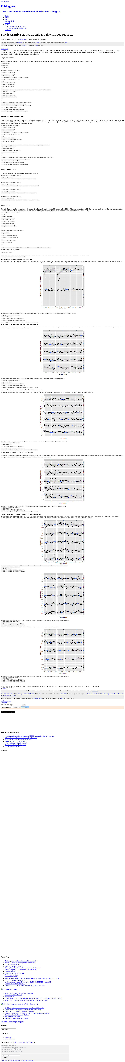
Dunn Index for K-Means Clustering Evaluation (19, 1011)
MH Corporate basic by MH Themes (24, 1042)
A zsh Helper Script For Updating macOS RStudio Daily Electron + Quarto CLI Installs (32, 978)
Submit (5, 1057)
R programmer (9, 996)
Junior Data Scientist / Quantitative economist (19, 993)
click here (23, 45)
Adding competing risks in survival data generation (20, 970)
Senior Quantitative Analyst (13, 995)
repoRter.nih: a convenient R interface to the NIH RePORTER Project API (28, 982)
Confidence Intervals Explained (14, 973)
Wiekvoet (19, 42)
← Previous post (6, 701)
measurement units (10, 971)
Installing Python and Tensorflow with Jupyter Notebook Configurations (27, 1013)
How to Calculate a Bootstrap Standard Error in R (20, 962)
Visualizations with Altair (12, 1016)
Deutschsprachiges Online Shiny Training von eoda (20, 961)
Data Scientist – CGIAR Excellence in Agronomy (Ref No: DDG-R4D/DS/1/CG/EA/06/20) (33, 998)
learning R (64, 694)
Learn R (7, 23)
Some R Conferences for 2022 (14, 966)
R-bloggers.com (6, 694)
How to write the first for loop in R (15, 745)
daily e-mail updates (26, 694)
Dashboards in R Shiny (12, 746)
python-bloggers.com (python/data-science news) (22, 1004)
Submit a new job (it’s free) (17, 26)
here (66, 42)
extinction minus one (11, 977)
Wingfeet (23, 39)
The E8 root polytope (11, 975)
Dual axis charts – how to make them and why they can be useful (25, 985)
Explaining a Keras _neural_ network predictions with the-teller (24, 1008)
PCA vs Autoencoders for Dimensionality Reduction (21, 738)
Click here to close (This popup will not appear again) (17, 1060)
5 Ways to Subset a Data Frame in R (16, 743)
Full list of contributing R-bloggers (12, 1022)
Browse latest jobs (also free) (17, 28)
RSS (6, 19)
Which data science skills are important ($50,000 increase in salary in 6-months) (29, 736)
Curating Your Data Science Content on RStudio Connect (22, 968)
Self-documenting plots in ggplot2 (15, 741)
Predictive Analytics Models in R (15, 980)
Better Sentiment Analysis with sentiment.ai (18, 739)
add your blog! (9, 21)
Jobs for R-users (11, 989)
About (7, 17)
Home (6, 16)
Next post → (5, 702)
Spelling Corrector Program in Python (16, 1018)
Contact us (8, 30)
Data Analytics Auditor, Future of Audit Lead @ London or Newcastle (26, 1000)
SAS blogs (8, 1037)
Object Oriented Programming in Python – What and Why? (23, 1009)
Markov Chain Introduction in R (15, 984)
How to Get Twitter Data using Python (17, 1015)
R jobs (7, 24)
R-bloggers (37, 42)
